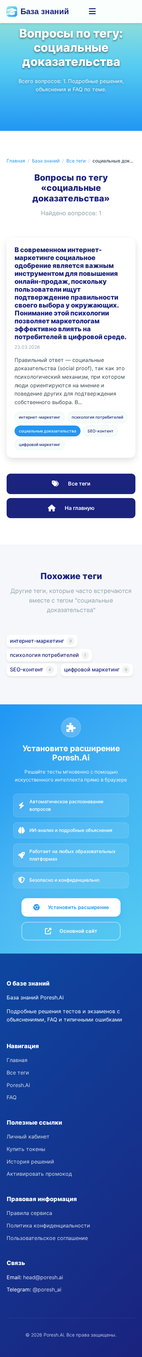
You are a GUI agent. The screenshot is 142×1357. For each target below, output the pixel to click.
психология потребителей (97, 417)
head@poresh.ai (43, 1277)
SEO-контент (101, 430)
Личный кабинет (28, 1136)
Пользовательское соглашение (47, 1238)
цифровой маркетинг (39, 444)
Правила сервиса (29, 1213)
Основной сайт (78, 931)
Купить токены (26, 1149)
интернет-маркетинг (39, 417)
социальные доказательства (47, 430)
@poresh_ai (47, 1289)
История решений (30, 1161)
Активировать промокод (39, 1173)
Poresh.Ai (18, 1085)
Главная (16, 160)
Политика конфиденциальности (48, 1225)
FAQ (12, 1097)
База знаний (44, 11)
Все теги (76, 160)
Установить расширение (78, 907)
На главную (78, 508)
